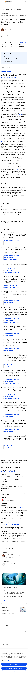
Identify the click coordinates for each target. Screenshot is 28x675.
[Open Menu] (2, 2)
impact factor (6, 613)
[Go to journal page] (23, 609)
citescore (14, 613)
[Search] (22, 2)
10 (4, 119)
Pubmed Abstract (8, 240)
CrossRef (16, 240)
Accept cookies (14, 664)
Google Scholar (8, 242)
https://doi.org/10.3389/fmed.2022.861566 (17, 15)
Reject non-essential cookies (14, 668)
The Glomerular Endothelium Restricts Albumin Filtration (12, 70)
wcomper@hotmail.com (12, 524)
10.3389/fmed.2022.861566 (8, 472)
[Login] (26, 2)
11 (15, 169)
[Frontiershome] (9, 2)
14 (17, 169)
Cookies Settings (14, 671)
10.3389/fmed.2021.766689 (8, 77)
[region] (14, 662)
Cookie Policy (6, 660)
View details (23, 42)
